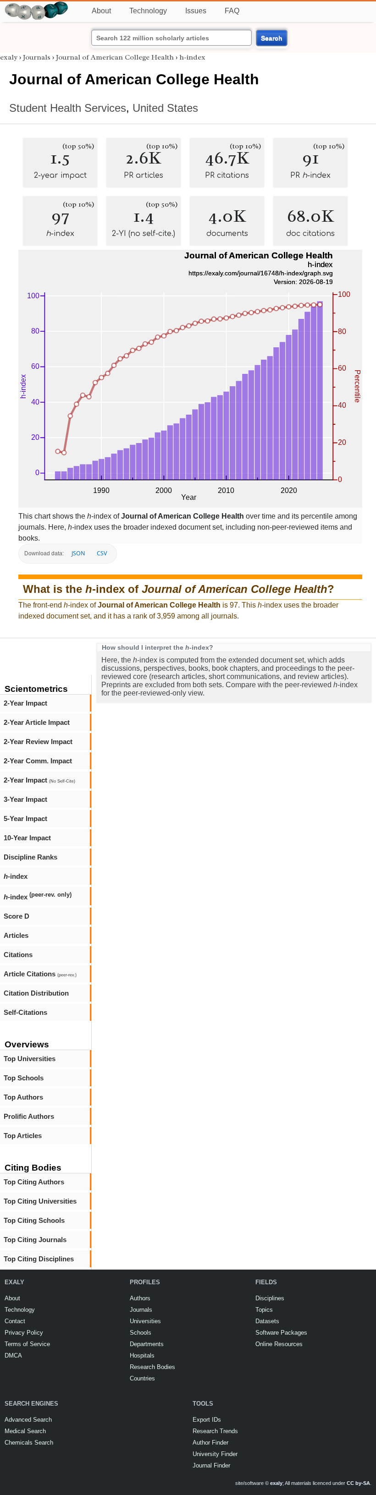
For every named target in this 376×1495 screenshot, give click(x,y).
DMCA (13, 1355)
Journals (36, 57)
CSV (102, 553)
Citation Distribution (36, 993)
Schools (140, 1332)
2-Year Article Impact (37, 722)
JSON (78, 553)
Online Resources (279, 1344)
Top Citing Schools (34, 1220)
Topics (264, 1309)
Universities (145, 1321)
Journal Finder (211, 1465)
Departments (147, 1344)
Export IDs (207, 1419)
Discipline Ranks (30, 857)
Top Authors (23, 1097)
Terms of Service (27, 1344)
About (101, 11)
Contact (15, 1321)
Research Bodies (152, 1367)
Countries (142, 1378)
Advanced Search (28, 1419)
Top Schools (24, 1078)
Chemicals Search (29, 1442)
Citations (18, 954)
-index (16, 876)
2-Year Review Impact (38, 741)
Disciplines (269, 1298)
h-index (192, 57)
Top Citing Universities (40, 1201)
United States (165, 108)
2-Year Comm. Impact (38, 761)
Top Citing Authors (34, 1182)
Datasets (267, 1321)
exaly (8, 57)
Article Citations (40, 974)
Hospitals (142, 1355)
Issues (195, 11)
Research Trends (215, 1431)
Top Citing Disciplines (39, 1259)
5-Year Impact (25, 818)
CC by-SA (358, 1483)
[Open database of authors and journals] (36, 5)
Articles (16, 935)
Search (271, 38)
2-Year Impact (25, 703)
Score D (16, 916)
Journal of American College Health (115, 57)
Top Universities (29, 1058)
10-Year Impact (27, 838)
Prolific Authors (29, 1116)
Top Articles (23, 1135)
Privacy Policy (24, 1332)
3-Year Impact (25, 799)
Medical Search (25, 1431)
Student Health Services (67, 108)
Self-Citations (25, 1012)
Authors (140, 1298)
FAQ (232, 11)
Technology (148, 11)
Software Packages (281, 1332)
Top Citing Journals (35, 1239)
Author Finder (210, 1442)
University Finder (215, 1454)
